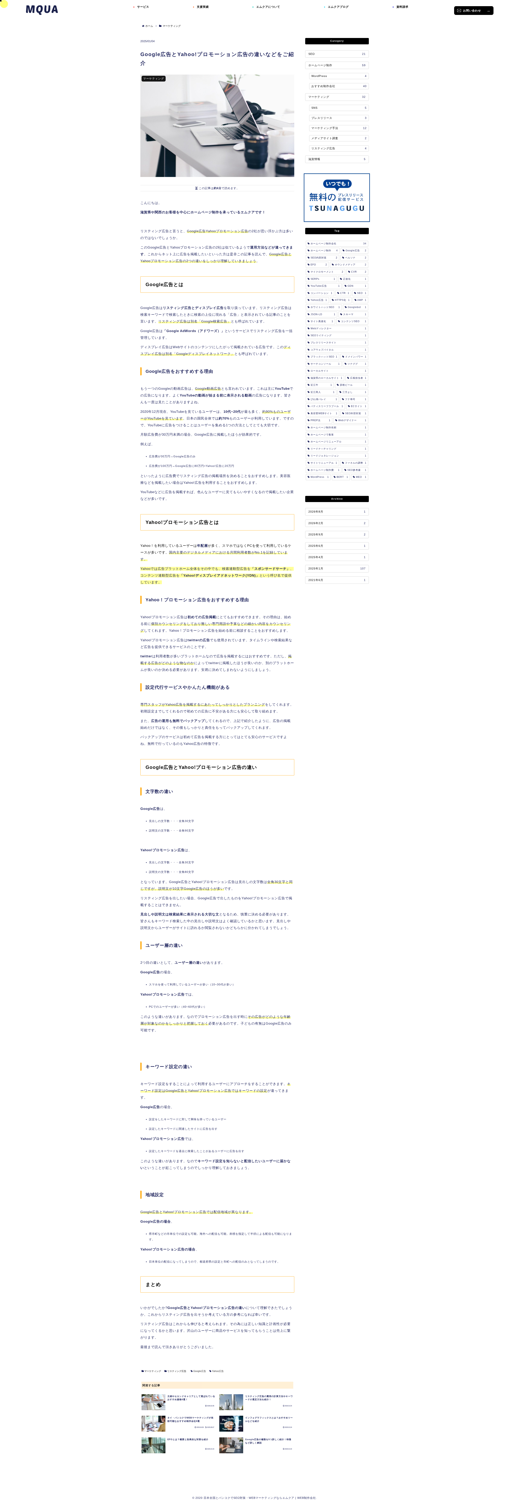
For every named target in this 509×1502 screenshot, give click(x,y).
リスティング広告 (176, 1371)
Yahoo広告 (217, 1371)
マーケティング (152, 1371)
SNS (339, 107)
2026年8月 (337, 511)
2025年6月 (337, 545)
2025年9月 (337, 534)
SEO (337, 53)
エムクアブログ (338, 6)
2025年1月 (337, 568)
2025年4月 (337, 557)
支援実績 (203, 6)
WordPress (339, 76)
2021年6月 (337, 580)
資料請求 (402, 6)
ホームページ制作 (337, 65)
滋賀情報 (337, 159)
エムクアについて (268, 6)
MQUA (42, 8)
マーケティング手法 (339, 128)
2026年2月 (337, 523)
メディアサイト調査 (339, 138)
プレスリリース (339, 117)
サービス (143, 6)
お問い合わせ (472, 10)
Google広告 (199, 1371)
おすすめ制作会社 (339, 86)
